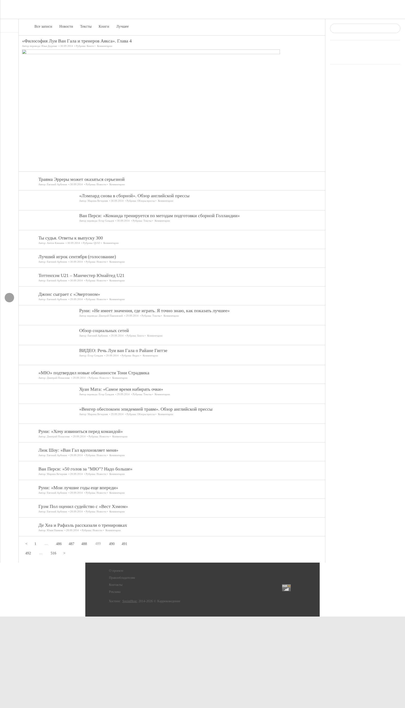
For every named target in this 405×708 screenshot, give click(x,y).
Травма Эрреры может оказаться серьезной (81, 179)
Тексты (86, 26)
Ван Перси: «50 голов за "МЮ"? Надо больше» (85, 468)
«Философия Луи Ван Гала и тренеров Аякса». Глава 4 (77, 40)
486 (59, 544)
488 (84, 544)
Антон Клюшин (55, 243)
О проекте (116, 570)
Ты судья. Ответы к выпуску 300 (70, 237)
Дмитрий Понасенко (58, 377)
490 (112, 544)
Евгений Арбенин (57, 184)
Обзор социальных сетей (104, 330)
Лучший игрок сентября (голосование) (77, 256)
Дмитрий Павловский (111, 315)
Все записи (43, 26)
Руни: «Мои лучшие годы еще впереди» (78, 487)
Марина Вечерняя (98, 200)
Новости (66, 26)
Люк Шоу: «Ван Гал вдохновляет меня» (78, 450)
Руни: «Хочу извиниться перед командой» (80, 431)
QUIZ (97, 243)
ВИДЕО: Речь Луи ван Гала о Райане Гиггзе (123, 350)
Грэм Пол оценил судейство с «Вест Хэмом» (83, 506)
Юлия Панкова (55, 530)
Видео (135, 355)
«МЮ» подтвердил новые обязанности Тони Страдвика (93, 372)
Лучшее (122, 26)
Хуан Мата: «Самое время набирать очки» (121, 389)
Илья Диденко (49, 46)
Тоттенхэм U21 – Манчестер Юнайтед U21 (81, 275)
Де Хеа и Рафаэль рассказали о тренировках (82, 525)
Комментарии (104, 46)
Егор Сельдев (106, 220)
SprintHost (129, 601)
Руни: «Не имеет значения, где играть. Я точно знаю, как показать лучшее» (154, 310)
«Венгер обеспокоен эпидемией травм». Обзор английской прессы (145, 409)
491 (124, 544)
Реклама (114, 592)
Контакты (115, 585)
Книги (104, 26)
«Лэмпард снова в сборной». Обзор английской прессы (134, 195)
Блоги (140, 335)
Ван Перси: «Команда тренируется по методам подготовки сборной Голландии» (159, 215)
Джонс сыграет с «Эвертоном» (69, 294)
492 (28, 553)
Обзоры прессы (146, 200)
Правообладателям (122, 577)
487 (71, 544)
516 (53, 553)
